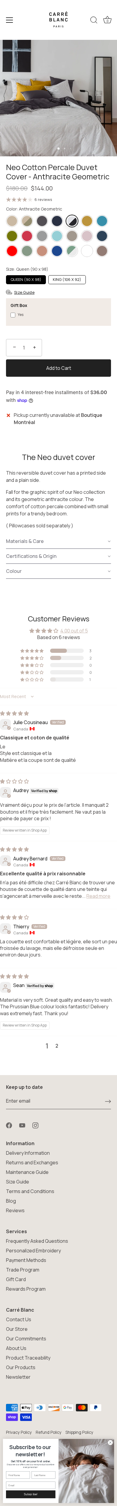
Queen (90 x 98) (25, 279)
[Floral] (27, 221)
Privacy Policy (19, 1432)
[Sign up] (108, 1101)
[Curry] (87, 221)
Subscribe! (30, 1494)
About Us (16, 1348)
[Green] (12, 236)
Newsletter (18, 1377)
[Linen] (72, 236)
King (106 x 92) (67, 279)
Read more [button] (98, 896)
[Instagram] (35, 1124)
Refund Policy (49, 1432)
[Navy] (57, 221)
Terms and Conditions (30, 1191)
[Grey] (42, 236)
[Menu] (9, 20)
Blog (11, 1201)
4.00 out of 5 (74, 630)
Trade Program (22, 1269)
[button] (58, 541)
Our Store (17, 1329)
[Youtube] (22, 1124)
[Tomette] (42, 251)
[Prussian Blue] (102, 236)
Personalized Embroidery (33, 1250)
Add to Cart (58, 368)
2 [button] (57, 1045)
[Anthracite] (42, 221)
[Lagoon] (57, 236)
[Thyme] (27, 251)
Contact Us (18, 1319)
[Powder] (87, 236)
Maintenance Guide (27, 1172)
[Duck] (102, 221)
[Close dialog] (110, 1442)
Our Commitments (26, 1338)
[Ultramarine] (57, 251)
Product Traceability (28, 1357)
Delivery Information (28, 1153)
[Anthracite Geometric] (72, 221)
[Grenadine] (27, 236)
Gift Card (16, 1279)
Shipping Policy (79, 1432)
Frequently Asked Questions (37, 1241)
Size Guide (17, 1181)
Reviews (15, 1210)
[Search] (93, 21)
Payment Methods (26, 1260)
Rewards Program (26, 1289)
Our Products (20, 1367)
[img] (14, 713)
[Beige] (12, 221)
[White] (87, 251)
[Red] (12, 251)
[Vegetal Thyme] (72, 251)
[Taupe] (102, 251)
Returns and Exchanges (32, 1162)
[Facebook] (9, 1124)
